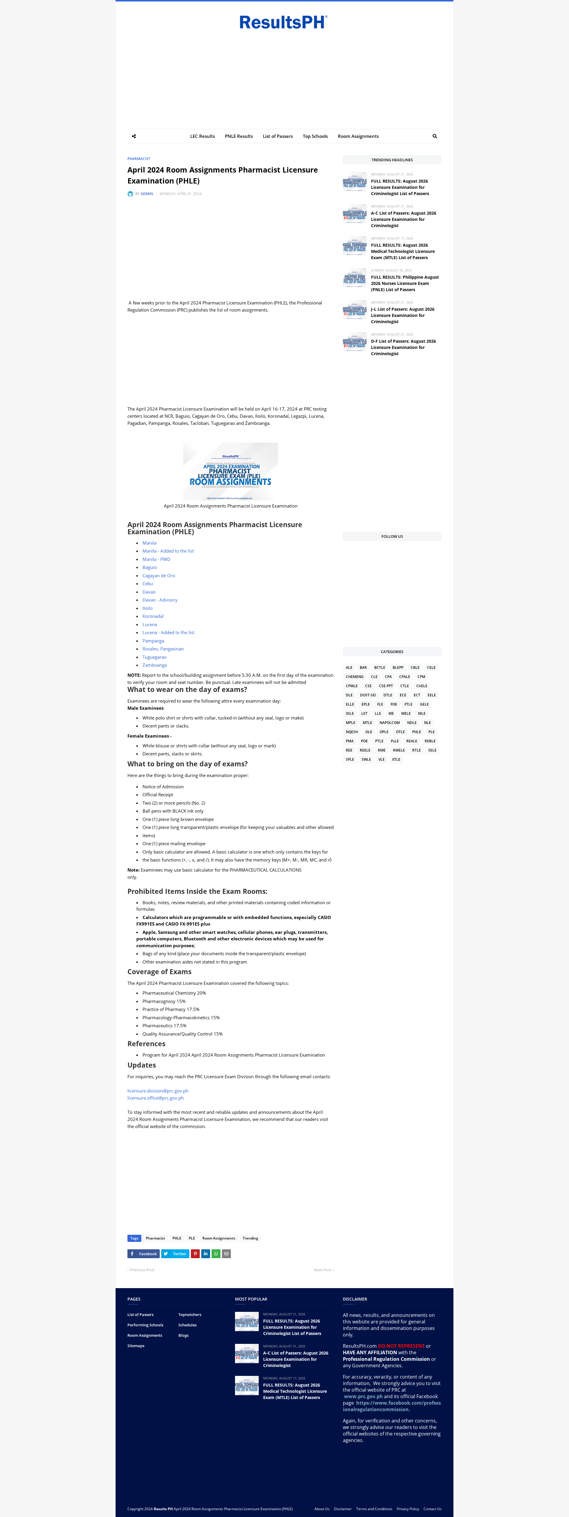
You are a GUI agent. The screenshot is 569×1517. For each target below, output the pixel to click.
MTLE (367, 722)
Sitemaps (135, 1345)
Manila (149, 543)
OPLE (384, 731)
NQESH (352, 731)
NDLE (412, 722)
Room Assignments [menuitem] (358, 136)
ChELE (421, 685)
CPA (388, 676)
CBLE (415, 667)
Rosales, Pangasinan (163, 649)
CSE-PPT (386, 685)
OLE (368, 731)
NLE (427, 722)
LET (364, 713)
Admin (147, 193)
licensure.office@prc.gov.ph (155, 1098)
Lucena (150, 624)
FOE (394, 704)
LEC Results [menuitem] (202, 136)
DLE (349, 695)
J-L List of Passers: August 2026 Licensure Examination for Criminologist (402, 315)
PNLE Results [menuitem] (239, 136)
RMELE (399, 750)
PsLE (395, 741)
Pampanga (153, 641)
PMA (350, 741)
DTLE (387, 695)
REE (349, 750)
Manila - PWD (156, 559)
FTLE (409, 704)
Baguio (150, 567)
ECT (417, 695)
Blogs (183, 1335)
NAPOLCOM (390, 722)
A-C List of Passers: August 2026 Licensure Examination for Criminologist (403, 219)
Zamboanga (155, 665)
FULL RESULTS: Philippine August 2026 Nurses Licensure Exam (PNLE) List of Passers (405, 283)
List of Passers (140, 1314)
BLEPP (398, 667)
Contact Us (432, 1508)
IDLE (350, 713)
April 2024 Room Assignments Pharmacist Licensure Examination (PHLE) (233, 1508)
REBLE (430, 741)
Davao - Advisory (160, 600)
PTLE (379, 741)
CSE (368, 685)
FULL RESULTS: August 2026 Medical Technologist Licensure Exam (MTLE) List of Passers (403, 251)
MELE (406, 713)
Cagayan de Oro (159, 575)
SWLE (366, 759)
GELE (424, 704)
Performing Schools (145, 1325)
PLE (192, 1238)
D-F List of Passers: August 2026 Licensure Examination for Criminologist (403, 347)
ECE (403, 695)
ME (391, 713)
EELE (432, 695)
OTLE (400, 731)
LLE (378, 713)
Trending (250, 1238)
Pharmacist (138, 158)
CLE (374, 676)
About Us (322, 1508)
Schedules (187, 1325)
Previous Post (142, 1269)
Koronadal (153, 616)
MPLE (350, 722)
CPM (421, 676)
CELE (431, 667)
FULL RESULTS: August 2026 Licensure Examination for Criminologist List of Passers (400, 187)
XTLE (396, 759)
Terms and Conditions (374, 1508)
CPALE (404, 676)
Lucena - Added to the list (168, 632)
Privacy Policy (408, 1508)
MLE (422, 713)
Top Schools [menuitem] (315, 136)
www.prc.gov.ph (363, 1396)
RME (382, 750)
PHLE (176, 1238)
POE (364, 741)
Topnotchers (189, 1314)
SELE (432, 750)
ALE (349, 667)
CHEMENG (355, 676)
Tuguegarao (155, 657)
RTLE (416, 750)
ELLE (350, 704)
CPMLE (352, 685)
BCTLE (379, 667)
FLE (380, 704)
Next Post (322, 1269)
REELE (365, 750)
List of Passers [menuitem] (278, 136)
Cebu (148, 583)
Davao (149, 592)
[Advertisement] (284, 75)
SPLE (350, 759)
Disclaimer (343, 1508)
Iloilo (148, 608)
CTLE (404, 685)
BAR (363, 667)
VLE (381, 759)
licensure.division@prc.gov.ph (157, 1091)
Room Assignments (218, 1238)
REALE (411, 741)
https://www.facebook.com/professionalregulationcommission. (392, 1406)
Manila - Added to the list (168, 551)
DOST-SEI (368, 695)
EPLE (366, 704)
